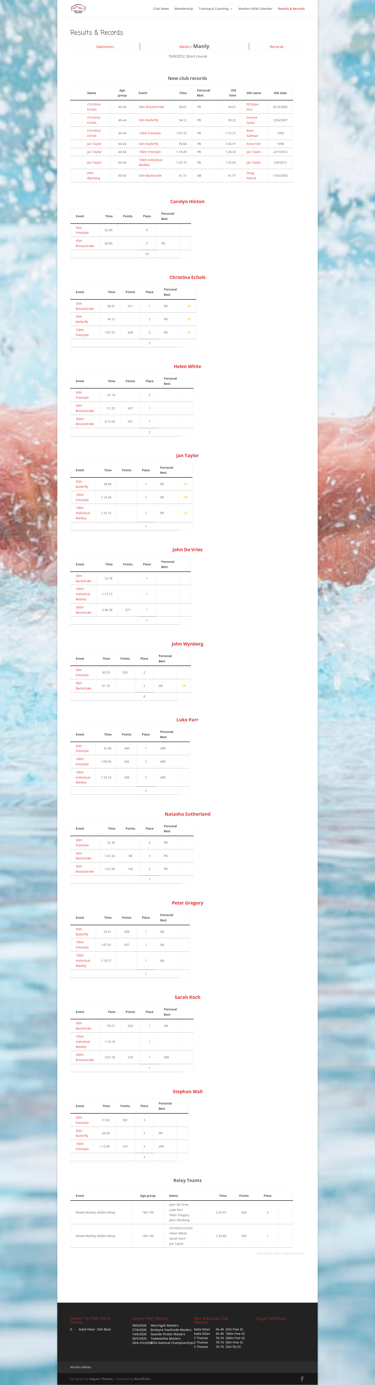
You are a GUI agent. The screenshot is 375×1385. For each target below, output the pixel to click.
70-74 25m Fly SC (228, 1347)
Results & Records (291, 9)
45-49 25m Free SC (229, 1329)
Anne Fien (254, 144)
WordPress (142, 1379)
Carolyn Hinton (187, 201)
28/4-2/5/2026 (142, 1343)
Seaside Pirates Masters (168, 1334)
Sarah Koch (188, 997)
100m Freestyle (150, 133)
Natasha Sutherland (188, 814)
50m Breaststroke (151, 107)
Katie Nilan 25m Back (95, 1329)
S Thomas (201, 1338)
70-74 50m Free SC (229, 1342)
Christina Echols (187, 277)
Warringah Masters (165, 1325)
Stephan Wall (187, 1091)
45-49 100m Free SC (230, 1334)
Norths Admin (80, 1367)
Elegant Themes (101, 1379)
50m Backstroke (150, 175)
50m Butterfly (148, 120)
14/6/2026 (139, 1334)
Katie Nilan (202, 1329)
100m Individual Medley (83, 513)
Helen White (187, 366)
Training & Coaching (214, 9)
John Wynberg (187, 644)
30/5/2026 (139, 1338)
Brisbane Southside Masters (171, 1330)
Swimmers (105, 46)
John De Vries (187, 549)
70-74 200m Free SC (230, 1338)
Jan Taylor (94, 144)
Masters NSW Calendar (255, 9)
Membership (183, 9)
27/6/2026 (139, 1330)
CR (189, 306)
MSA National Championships (172, 1343)
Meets (184, 46)
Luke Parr (187, 720)
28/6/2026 (139, 1325)
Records (277, 46)
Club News (161, 9)
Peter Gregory (187, 903)
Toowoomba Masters (166, 1338)
